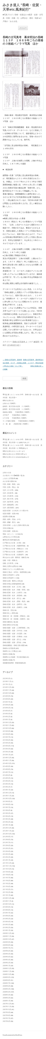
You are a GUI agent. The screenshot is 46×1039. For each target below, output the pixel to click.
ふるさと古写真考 (9, 478)
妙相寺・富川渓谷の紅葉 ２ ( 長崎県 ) (16, 406)
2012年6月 (6, 845)
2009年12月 (7, 933)
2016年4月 (6, 711)
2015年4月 (6, 746)
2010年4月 (6, 921)
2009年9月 (6, 942)
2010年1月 (6, 930)
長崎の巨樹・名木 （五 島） (12, 587)
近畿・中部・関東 (9, 560)
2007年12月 (7, 1004)
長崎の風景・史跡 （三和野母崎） (15, 628)
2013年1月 (6, 825)
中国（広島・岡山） (10, 487)
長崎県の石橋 (7, 660)
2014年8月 (6, 769)
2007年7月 (6, 1018)
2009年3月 (6, 960)
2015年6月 (6, 740)
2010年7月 (6, 913)
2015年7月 (6, 737)
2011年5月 (6, 883)
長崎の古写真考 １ (9, 575)
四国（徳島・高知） (10, 519)
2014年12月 (7, 757)
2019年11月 (7, 681)
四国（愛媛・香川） (10, 522)
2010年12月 (7, 898)
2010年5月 (6, 918)
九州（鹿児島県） (9, 508)
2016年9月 (6, 696)
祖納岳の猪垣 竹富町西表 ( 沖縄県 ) (16, 412)
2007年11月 (7, 1006)
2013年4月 (6, 816)
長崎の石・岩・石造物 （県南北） (15, 616)
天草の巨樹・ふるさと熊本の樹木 (14, 525)
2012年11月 (7, 831)
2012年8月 (6, 839)
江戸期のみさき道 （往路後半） (14, 554)
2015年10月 (7, 728)
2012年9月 (6, 836)
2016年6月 (6, 705)
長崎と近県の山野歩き (10, 566)
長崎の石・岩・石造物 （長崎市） (15, 619)
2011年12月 (7, 863)
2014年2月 (6, 787)
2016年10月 (7, 693)
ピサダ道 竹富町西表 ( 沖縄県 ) (15, 418)
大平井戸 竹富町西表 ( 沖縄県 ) (15, 415)
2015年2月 (6, 752)
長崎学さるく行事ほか (10, 651)
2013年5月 (6, 813)
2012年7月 (6, 842)
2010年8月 (6, 910)
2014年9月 (6, 766)
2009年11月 (7, 936)
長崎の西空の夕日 (9, 625)
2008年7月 (6, 983)
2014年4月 (6, 781)
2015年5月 (6, 743)
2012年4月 (6, 851)
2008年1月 (6, 1001)
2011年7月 (6, 877)
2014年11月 (7, 760)
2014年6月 (6, 775)
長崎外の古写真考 (9, 648)
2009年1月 (6, 965)
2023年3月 (6, 678)
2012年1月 (6, 860)
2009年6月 (6, 951)
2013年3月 (6, 819)
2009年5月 (6, 954)
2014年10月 (7, 763)
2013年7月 (6, 807)
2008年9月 (6, 977)
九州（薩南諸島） (9, 505)
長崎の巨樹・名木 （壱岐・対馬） (15, 590)
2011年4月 (6, 886)
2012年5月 (6, 848)
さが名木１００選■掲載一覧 (12, 475)
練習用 (36, 341)
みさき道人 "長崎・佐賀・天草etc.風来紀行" (22, 7)
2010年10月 (7, 904)
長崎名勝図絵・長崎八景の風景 (14, 645)
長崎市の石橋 (7, 654)
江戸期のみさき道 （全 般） (12, 543)
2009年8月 (6, 945)
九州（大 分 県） (9, 490)
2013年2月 (6, 822)
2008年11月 (7, 971)
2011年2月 (6, 892)
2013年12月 (7, 793)
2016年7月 (6, 702)
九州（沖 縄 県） (9, 496)
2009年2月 (6, 962)
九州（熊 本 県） (9, 499)
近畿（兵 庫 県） (9, 563)
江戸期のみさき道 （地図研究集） (15, 546)
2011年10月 (7, 869)
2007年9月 (6, 1012)
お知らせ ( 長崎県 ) (9, 403)
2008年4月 (6, 992)
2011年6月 (6, 880)
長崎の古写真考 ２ (20, 341)
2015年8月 (6, 734)
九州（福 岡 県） (9, 502)
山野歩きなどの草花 (10, 537)
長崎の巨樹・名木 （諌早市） (13, 604)
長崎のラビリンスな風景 (11, 569)
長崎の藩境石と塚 (9, 622)
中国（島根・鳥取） (10, 484)
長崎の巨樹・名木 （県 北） (12, 598)
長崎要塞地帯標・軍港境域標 (13, 663)
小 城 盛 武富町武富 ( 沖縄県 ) (15, 424)
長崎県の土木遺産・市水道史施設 (14, 657)
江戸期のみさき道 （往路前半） (14, 551)
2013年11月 (7, 796)
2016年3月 (6, 713)
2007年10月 (7, 1009)
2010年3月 (6, 924)
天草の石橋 (6, 528)
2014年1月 (6, 790)
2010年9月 (6, 907)
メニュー (23, 28)
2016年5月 (6, 708)
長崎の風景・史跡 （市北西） (13, 633)
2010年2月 (6, 927)
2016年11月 (7, 690)
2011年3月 (6, 889)
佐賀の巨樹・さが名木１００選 (14, 510)
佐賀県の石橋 (7, 516)
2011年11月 (7, 866)
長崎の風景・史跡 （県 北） (12, 639)
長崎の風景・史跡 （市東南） (13, 636)
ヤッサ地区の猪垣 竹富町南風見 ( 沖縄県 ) (19, 421)
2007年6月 (6, 1021)
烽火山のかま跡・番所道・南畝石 (14, 557)
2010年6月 (6, 916)
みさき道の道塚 (8, 481)
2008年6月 (6, 986)
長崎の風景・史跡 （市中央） (13, 630)
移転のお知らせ (8, 400)
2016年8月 (6, 699)
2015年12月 (7, 722)
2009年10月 (7, 939)
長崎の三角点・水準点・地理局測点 (15, 572)
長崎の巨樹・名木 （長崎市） (13, 607)
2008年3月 (6, 995)
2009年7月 (6, 948)
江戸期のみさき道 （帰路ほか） (14, 549)
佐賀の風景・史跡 (9, 513)
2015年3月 (6, 749)
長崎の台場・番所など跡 (11, 581)
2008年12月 (7, 968)
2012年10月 (7, 834)
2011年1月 (6, 895)
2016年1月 (6, 719)
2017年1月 (6, 684)
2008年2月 (6, 998)
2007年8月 (6, 1015)
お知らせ (6, 472)
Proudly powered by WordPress (12, 1035)
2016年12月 (7, 687)
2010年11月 (7, 901)
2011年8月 (6, 875)
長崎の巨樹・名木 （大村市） (13, 592)
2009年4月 (6, 957)
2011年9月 (6, 872)
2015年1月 (6, 754)
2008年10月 (7, 974)
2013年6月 (6, 810)
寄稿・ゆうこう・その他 (11, 534)
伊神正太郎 (20, 454)
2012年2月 (6, 857)
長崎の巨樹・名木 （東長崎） (13, 595)
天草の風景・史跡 (9, 531)
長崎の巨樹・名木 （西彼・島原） (15, 601)
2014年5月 (6, 778)
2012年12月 (7, 828)
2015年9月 (6, 731)
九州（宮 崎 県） (9, 493)
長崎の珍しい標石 (9, 613)
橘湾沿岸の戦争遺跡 (10, 540)
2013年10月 (7, 798)
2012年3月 (6, 854)
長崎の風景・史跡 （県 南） (12, 642)
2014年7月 (6, 772)
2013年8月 (6, 804)
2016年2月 (6, 716)
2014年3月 (6, 784)
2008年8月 (6, 980)
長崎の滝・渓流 (8, 610)
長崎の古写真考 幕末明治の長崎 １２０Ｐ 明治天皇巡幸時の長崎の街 (33, 363)
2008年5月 (6, 989)
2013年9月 (6, 801)
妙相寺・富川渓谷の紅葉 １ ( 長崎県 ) (16, 409)
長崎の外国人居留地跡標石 (12, 584)
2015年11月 (7, 725)
